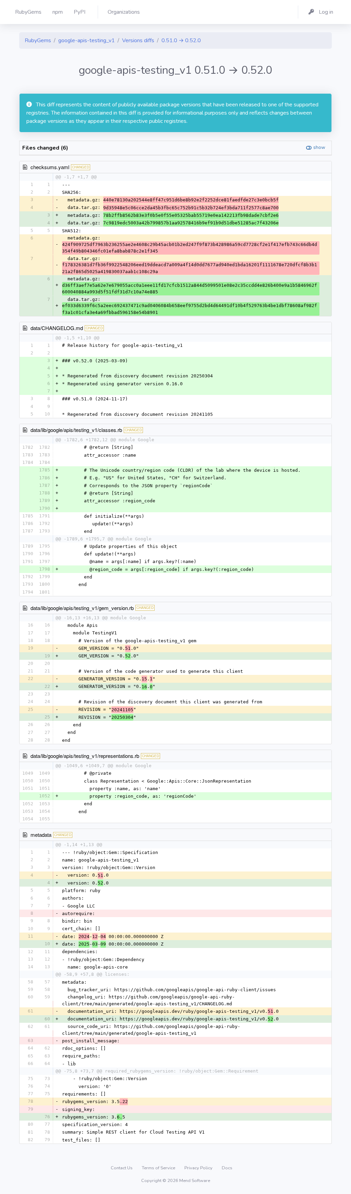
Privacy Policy (199, 1168)
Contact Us (122, 1168)
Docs (227, 1168)
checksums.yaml (50, 167)
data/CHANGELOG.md (57, 327)
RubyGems (38, 40)
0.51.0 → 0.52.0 (181, 40)
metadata (41, 834)
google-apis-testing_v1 (86, 40)
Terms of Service (159, 1168)
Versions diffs (138, 40)
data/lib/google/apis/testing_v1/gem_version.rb (82, 607)
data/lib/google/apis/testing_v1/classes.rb (76, 429)
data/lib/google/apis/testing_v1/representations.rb (85, 755)
